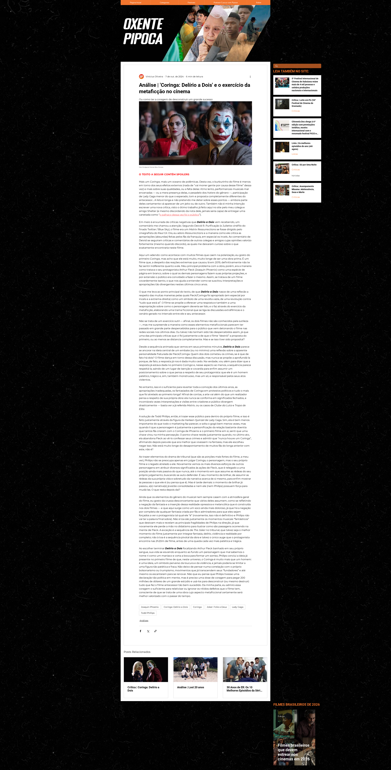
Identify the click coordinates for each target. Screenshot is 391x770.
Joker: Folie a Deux (217, 607)
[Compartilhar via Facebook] (140, 631)
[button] (164, 2)
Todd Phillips (148, 613)
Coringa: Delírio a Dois (176, 607)
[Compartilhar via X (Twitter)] (147, 631)
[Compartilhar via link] (155, 631)
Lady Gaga (237, 607)
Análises (144, 620)
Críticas (296, 111)
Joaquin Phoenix (150, 607)
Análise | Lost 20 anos (190, 687)
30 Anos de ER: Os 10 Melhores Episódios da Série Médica (244, 689)
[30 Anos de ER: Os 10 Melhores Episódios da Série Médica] (245, 669)
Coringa (197, 607)
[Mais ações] (250, 76)
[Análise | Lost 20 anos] (196, 669)
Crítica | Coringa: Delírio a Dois (143, 689)
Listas (295, 154)
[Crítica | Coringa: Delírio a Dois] (146, 669)
